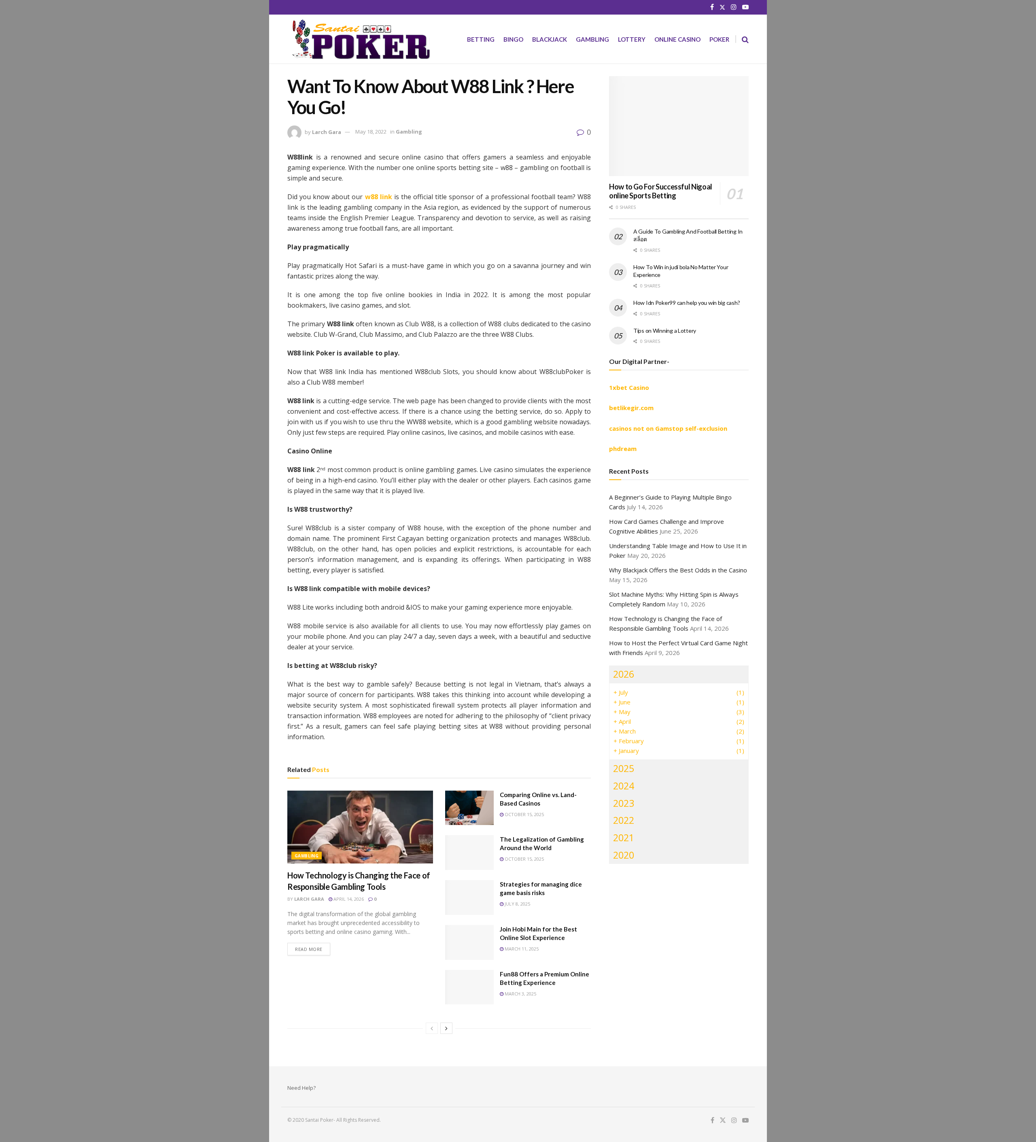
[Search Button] (745, 39)
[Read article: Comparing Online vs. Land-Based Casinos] (469, 808)
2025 (623, 768)
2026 (623, 674)
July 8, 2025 (516, 904)
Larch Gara (326, 131)
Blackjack (549, 39)
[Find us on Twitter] (722, 7)
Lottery (631, 39)
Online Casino (677, 39)
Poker (719, 39)
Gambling (592, 39)
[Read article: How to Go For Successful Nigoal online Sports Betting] (679, 126)
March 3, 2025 (519, 994)
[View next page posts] (446, 1028)
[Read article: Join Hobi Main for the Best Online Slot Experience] (469, 942)
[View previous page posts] (432, 1028)
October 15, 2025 (523, 814)
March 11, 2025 (521, 949)
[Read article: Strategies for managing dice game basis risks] (469, 897)
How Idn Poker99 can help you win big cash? (686, 302)
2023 (623, 803)
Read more (312, 949)
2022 (623, 820)
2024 (623, 785)
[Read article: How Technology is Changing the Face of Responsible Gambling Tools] (360, 827)
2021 (623, 837)
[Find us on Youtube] (745, 7)
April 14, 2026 (348, 899)
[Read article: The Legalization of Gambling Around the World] (469, 852)
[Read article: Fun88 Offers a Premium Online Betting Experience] (469, 987)
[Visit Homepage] (358, 39)
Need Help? (301, 1087)
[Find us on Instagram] (734, 7)
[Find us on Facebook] (712, 7)
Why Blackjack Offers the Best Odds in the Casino (678, 570)
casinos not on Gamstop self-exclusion (668, 428)
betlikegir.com (631, 408)
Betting (481, 39)
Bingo (513, 39)
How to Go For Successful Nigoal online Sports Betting (660, 191)
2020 (623, 855)
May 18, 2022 (370, 131)
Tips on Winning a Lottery (664, 330)
